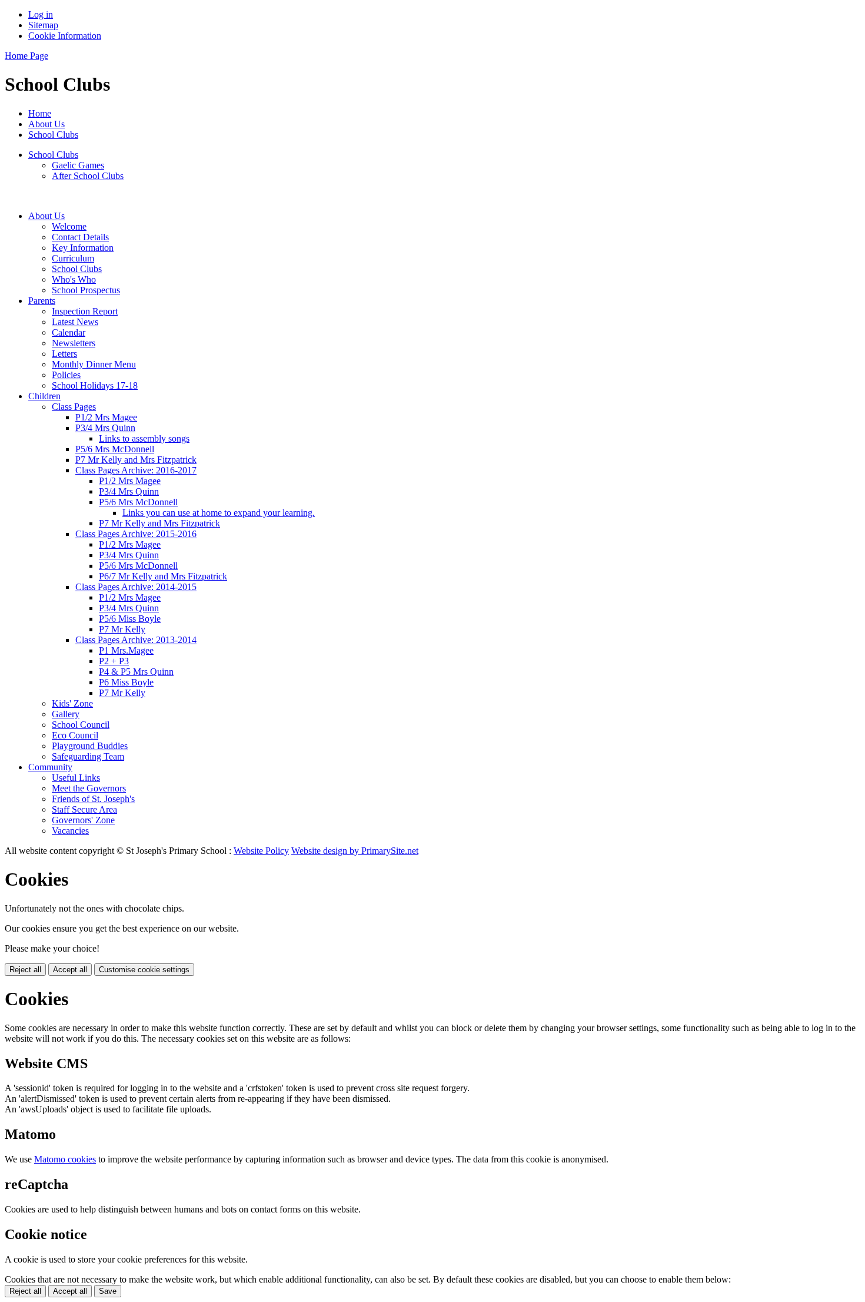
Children (44, 396)
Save (108, 1291)
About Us (46, 124)
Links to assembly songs (144, 438)
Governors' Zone (83, 820)
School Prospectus (86, 290)
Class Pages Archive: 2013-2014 (136, 640)
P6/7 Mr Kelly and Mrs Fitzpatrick (163, 576)
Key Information (83, 248)
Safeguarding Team (88, 756)
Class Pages (74, 407)
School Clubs (53, 135)
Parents (41, 301)
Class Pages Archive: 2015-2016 (136, 534)
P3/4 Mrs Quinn (105, 428)
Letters (64, 354)
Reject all (25, 969)
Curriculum (73, 258)
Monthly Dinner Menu (94, 364)
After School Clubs (88, 176)
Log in (40, 14)
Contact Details (80, 237)
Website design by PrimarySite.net (354, 851)
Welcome (69, 226)
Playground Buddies (90, 746)
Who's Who (74, 279)
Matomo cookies (65, 1159)
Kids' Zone (72, 703)
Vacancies (70, 831)
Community (50, 767)
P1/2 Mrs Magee (106, 417)
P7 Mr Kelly (122, 629)
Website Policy (261, 851)
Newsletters (73, 343)
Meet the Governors (89, 788)
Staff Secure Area (84, 809)
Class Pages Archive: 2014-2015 (136, 587)
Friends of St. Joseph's (93, 799)
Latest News (75, 322)
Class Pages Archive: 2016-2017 (136, 470)
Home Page (26, 56)
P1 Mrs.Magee (126, 650)
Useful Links (76, 778)
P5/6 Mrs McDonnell (114, 449)
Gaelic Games (78, 165)
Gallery (65, 714)
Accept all (70, 969)
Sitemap (43, 25)
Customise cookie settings (144, 969)
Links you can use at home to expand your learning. (218, 513)
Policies (66, 375)
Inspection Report (85, 311)
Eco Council (75, 735)
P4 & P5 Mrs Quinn (136, 672)
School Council (80, 725)
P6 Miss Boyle (126, 682)
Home (39, 113)
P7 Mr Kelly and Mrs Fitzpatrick (136, 460)
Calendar (68, 332)
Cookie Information (64, 36)
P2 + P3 (114, 661)
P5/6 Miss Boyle (130, 619)
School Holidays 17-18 (95, 385)
